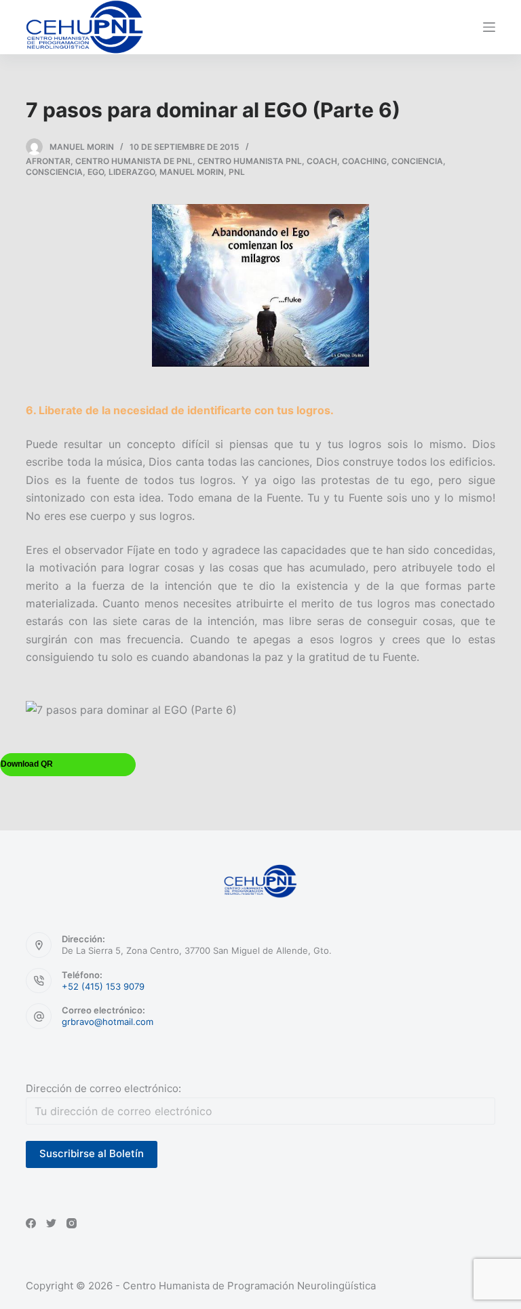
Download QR (27, 764)
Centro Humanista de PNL (134, 161)
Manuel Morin (191, 172)
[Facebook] (31, 1223)
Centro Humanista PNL (249, 161)
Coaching (364, 161)
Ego (96, 172)
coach (322, 161)
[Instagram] (71, 1223)
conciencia (417, 161)
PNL (237, 172)
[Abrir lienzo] (489, 27)
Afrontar (48, 161)
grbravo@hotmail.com (107, 1021)
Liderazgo (132, 172)
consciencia (54, 172)
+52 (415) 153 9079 (103, 986)
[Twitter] (51, 1223)
